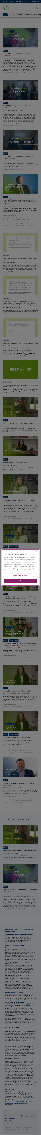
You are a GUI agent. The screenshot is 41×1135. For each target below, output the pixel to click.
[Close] (36, 552)
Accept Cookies (20, 580)
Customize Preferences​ (20, 575)
